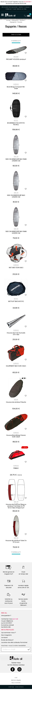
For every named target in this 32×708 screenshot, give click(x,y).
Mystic (16, 120)
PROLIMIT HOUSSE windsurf (16, 59)
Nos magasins (6, 635)
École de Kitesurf (7, 640)
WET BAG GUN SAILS (16, 268)
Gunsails (16, 84)
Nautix (16, 400)
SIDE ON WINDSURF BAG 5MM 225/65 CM (16, 232)
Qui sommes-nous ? (8, 633)
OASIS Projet (11, 687)
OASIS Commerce (19, 687)
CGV (16, 678)
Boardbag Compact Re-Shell (16, 88)
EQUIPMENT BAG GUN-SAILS (16, 366)
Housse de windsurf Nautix (16, 402)
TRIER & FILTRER (16, 35)
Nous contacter (16, 683)
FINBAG (16, 468)
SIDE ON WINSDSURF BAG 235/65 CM (16, 196)
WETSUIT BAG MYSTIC (16, 301)
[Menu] (2, 14)
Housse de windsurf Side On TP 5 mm (16, 541)
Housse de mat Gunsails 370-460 (16, 334)
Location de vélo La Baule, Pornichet (14, 642)
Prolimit (16, 57)
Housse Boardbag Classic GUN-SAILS (16, 436)
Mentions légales (16, 680)
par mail (15, 619)
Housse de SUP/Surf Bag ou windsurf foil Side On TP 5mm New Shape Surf (16, 506)
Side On (16, 157)
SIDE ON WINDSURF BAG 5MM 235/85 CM (16, 160)
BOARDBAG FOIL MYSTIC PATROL (16, 124)
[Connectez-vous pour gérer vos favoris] (25, 53)
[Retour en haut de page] (28, 703)
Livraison (4, 637)
